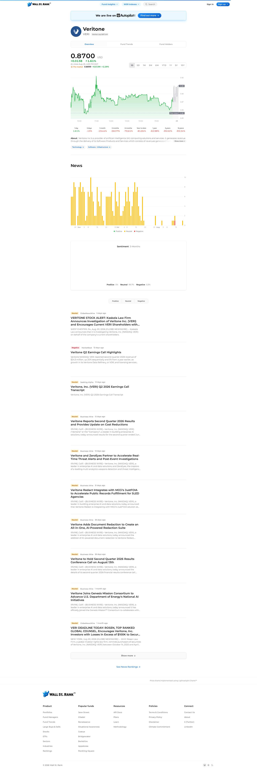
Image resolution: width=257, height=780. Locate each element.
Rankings (47, 751)
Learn (116, 722)
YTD (164, 65)
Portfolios (47, 712)
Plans (116, 717)
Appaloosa (83, 746)
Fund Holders (166, 44)
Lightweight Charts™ (187, 681)
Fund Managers (50, 717)
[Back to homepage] (39, 4)
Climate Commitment (159, 727)
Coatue (81, 731)
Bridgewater (84, 736)
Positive (115, 301)
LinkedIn (188, 727)
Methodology (120, 727)
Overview (89, 44)
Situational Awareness (89, 727)
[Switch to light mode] (208, 765)
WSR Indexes (130, 4)
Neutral (128, 301)
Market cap (100, 34)
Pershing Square (86, 751)
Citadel (81, 717)
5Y (176, 65)
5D (138, 65)
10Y (183, 65)
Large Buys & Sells (51, 727)
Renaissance (84, 722)
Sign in (210, 4)
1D (132, 65)
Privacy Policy (155, 717)
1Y (171, 65)
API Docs (118, 712)
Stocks (46, 731)
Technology (77, 147)
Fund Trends (126, 44)
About (187, 717)
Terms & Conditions (158, 712)
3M (150, 65)
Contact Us (189, 712)
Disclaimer (154, 722)
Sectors (46, 741)
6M (157, 65)
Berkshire (83, 741)
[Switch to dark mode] (212, 765)
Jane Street (83, 712)
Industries (47, 746)
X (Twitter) (189, 722)
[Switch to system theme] (205, 765)
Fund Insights (108, 4)
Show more (179, 141)
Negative (141, 301)
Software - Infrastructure (98, 147)
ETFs (45, 736)
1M (144, 65)
